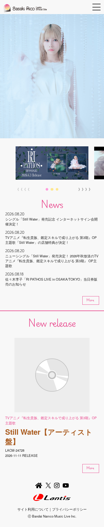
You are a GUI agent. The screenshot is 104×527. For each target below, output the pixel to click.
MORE (90, 300)
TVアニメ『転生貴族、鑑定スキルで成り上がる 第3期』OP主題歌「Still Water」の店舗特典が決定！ (51, 240)
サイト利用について (33, 509)
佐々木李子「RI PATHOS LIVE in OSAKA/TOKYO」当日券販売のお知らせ (51, 281)
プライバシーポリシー (69, 509)
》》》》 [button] (83, 189)
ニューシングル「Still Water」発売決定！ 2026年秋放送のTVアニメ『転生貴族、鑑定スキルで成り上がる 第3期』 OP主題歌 (52, 261)
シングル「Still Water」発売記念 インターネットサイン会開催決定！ (51, 221)
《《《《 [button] (21, 189)
